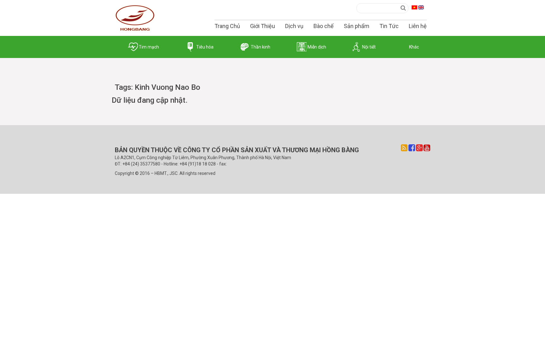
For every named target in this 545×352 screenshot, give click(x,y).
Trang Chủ (227, 26)
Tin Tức (389, 26)
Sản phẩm (356, 26)
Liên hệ (418, 26)
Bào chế (324, 26)
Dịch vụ (294, 26)
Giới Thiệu (262, 26)
